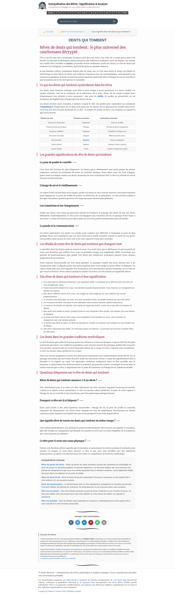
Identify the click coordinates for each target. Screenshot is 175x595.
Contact (58, 591)
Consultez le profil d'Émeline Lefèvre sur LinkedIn (58, 558)
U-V (119, 13)
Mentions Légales (74, 591)
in (84, 522)
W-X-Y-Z (124, 13)
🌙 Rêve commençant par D (72, 31)
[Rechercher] (114, 21)
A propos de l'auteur (46, 591)
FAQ (64, 591)
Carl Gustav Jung (119, 580)
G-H (78, 13)
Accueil (50, 13)
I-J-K (83, 13)
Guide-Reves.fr (72, 580)
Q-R (107, 13)
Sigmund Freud (89, 582)
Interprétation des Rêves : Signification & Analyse (78, 4)
